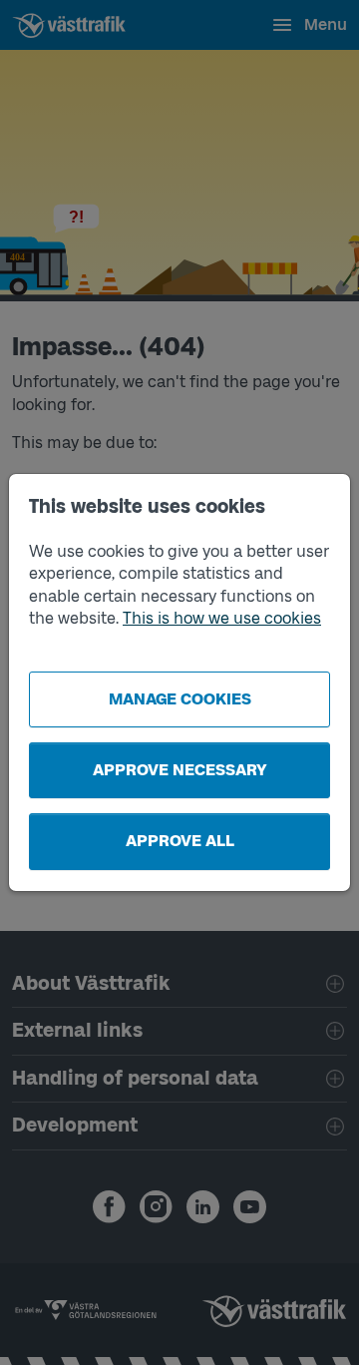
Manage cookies (180, 698)
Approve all (180, 840)
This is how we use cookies (222, 618)
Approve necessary (180, 769)
